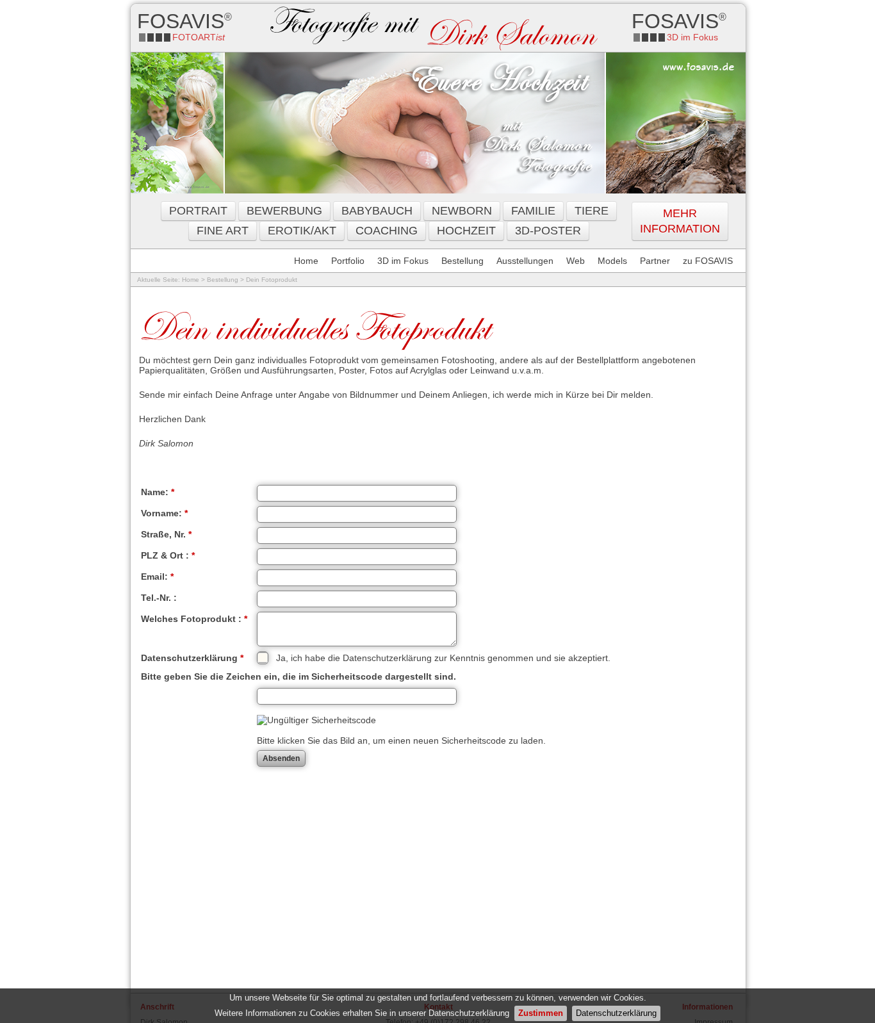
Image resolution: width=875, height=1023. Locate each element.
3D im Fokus (403, 261)
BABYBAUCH (377, 210)
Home (306, 261)
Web (575, 261)
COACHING (387, 230)
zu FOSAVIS (708, 261)
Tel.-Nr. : (159, 598)
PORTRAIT (198, 210)
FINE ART (223, 230)
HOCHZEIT (466, 230)
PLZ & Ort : (168, 555)
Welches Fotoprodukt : (194, 619)
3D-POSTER (548, 230)
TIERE (592, 210)
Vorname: (164, 513)
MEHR (680, 213)
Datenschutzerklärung (616, 1013)
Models (612, 261)
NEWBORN (462, 210)
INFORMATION (680, 228)
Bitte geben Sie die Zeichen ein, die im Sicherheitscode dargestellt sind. (298, 676)
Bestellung (462, 261)
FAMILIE (533, 210)
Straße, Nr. (166, 534)
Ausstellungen (524, 261)
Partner (655, 261)
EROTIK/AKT (302, 230)
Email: (157, 576)
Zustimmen (540, 1013)
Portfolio (347, 261)
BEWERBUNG (284, 210)
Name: (157, 492)
